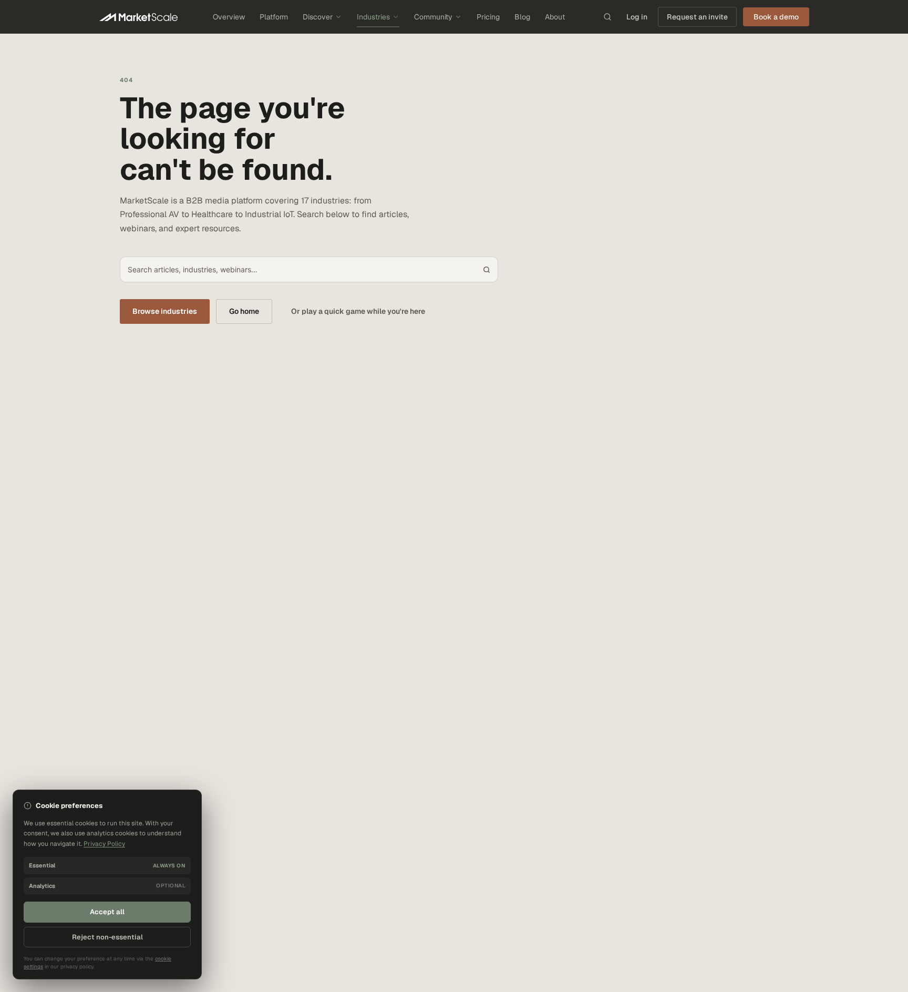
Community (433, 17)
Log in (636, 17)
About (555, 17)
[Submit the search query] (486, 269)
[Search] (607, 16)
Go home (244, 311)
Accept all (107, 911)
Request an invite (697, 17)
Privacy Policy (104, 844)
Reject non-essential (107, 937)
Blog (522, 17)
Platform (274, 17)
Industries (373, 17)
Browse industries (164, 311)
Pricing (488, 17)
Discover (318, 17)
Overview (229, 17)
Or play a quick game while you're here (358, 311)
